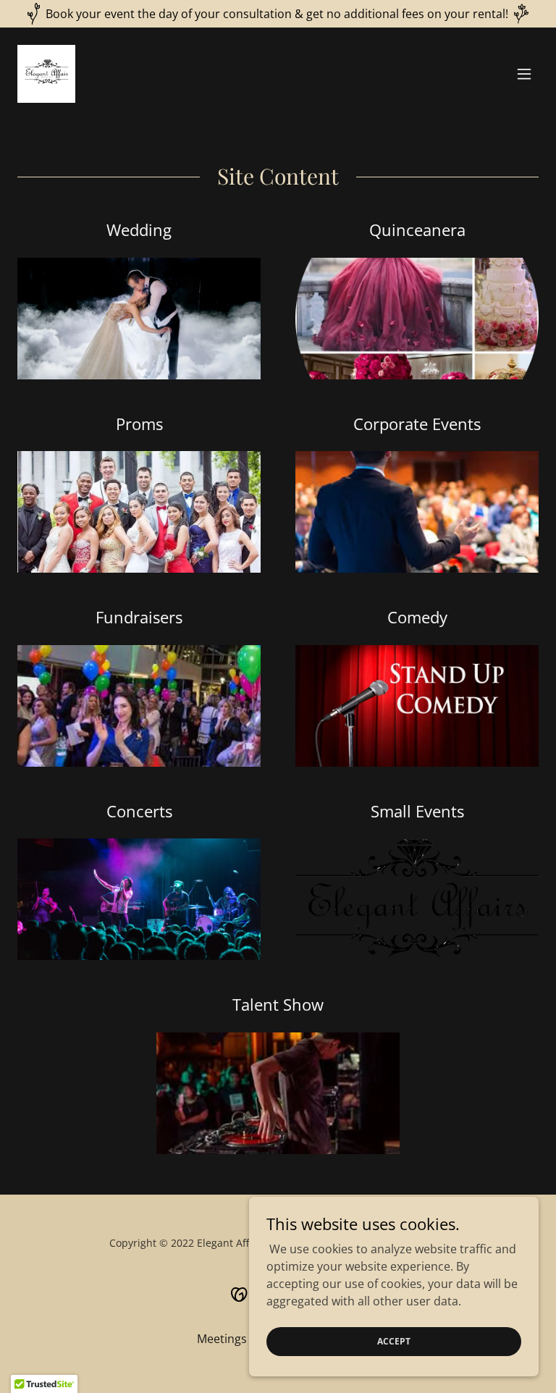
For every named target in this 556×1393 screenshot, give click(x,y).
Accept (393, 1341)
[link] (46, 74)
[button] (524, 73)
